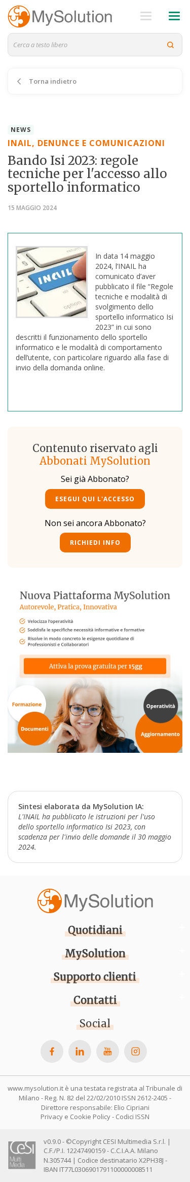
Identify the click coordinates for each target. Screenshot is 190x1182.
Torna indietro (52, 81)
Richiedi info (95, 542)
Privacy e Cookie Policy (75, 1116)
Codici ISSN (132, 1116)
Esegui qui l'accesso (95, 499)
